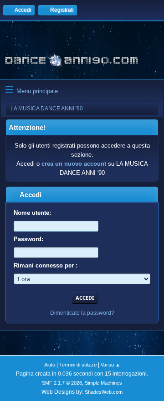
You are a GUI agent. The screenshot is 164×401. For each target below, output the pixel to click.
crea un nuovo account (73, 163)
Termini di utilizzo (78, 364)
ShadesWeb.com (104, 392)
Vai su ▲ (110, 364)
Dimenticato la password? (82, 313)
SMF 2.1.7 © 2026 (62, 383)
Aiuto (49, 364)
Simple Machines (103, 383)
